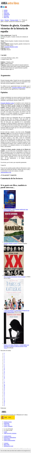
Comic (5, 431)
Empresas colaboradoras (10, 437)
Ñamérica (6, 243)
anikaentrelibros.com (6, 172)
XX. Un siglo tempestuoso (10, 276)
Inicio (2, 20)
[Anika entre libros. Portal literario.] (11, 5)
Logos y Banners (8, 426)
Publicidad (6, 423)
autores (5, 11)
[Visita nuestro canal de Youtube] (6, 7)
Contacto (6, 443)
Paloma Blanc (11, 312)
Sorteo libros (7, 439)
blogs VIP (6, 17)
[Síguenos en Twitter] (4, 7)
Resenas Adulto (14, 20)
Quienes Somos (8, 422)
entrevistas (6, 13)
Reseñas (7, 20)
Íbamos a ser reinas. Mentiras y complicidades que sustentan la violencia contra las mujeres (16, 345)
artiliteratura (7, 14)
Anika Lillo (7, 424)
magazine (6, 16)
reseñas (5, 10)
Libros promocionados (9, 440)
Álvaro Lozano (21, 276)
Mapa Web (6, 444)
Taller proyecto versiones (10, 433)
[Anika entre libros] (9, 413)
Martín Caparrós (13, 243)
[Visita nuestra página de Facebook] (1, 7)
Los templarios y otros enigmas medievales (14, 209)
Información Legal (8, 446)
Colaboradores (7, 436)
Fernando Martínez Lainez (11, 46)
